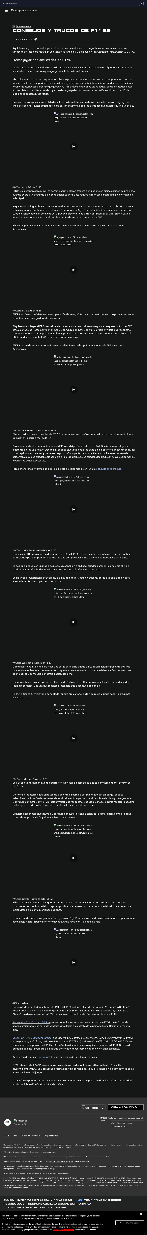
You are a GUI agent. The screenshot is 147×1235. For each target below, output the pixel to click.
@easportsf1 (46, 1057)
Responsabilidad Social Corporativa (59, 1204)
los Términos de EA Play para (61, 1161)
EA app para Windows (30, 1135)
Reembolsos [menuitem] (14, 1204)
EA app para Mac (50, 1135)
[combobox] (93, 1107)
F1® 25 (6, 1135)
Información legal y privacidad (44, 1200)
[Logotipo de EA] (7, 1122)
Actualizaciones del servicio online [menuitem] (34, 1208)
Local (15, 1135)
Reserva (32, 1037)
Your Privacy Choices (129, 1223)
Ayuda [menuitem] (8, 1200)
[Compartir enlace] (35, 39)
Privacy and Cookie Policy (63, 1230)
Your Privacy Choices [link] (102, 1200)
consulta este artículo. (109, 468)
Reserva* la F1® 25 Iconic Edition (31, 1022)
